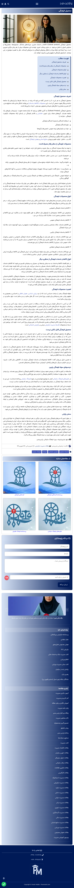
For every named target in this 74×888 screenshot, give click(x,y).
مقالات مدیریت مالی (62, 817)
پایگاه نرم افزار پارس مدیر (61, 713)
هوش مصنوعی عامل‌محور (61, 644)
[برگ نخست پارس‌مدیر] (66, 4)
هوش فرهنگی (33, 139)
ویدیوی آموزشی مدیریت (61, 837)
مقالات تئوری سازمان (62, 753)
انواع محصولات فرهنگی (59, 70)
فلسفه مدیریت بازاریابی (52, 325)
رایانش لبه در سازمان (62, 669)
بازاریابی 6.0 (65, 649)
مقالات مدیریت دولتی (62, 797)
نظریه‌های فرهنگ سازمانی (61, 379)
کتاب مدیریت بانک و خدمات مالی (58, 654)
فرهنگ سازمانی (26, 379)
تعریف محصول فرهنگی (59, 62)
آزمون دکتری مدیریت (62, 693)
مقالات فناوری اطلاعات (62, 768)
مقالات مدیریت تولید (62, 788)
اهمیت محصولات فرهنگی (58, 77)
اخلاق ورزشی (65, 659)
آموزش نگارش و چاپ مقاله (60, 703)
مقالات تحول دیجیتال (62, 758)
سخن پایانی (62, 89)
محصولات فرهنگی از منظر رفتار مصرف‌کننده (52, 66)
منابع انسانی (43, 139)
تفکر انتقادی (65, 639)
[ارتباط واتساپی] (4, 884)
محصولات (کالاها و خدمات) (36, 103)
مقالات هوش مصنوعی (62, 832)
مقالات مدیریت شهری (62, 807)
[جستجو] (8, 4)
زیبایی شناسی (32, 293)
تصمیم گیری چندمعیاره (61, 723)
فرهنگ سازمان (37, 452)
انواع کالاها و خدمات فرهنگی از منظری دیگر (53, 73)
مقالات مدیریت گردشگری (61, 812)
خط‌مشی (40, 113)
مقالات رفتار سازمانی (62, 763)
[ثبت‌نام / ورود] (5, 4)
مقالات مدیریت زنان (62, 802)
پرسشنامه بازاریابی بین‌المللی (60, 634)
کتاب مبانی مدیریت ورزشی (60, 664)
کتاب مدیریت (64, 743)
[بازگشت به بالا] (4, 878)
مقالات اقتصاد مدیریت (62, 748)
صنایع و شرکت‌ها (63, 738)
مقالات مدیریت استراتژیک (60, 778)
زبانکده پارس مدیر (63, 733)
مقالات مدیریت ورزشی (62, 827)
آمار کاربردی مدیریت (62, 698)
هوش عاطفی (23, 293)
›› (6, 609)
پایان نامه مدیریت (63, 708)
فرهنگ (45, 452)
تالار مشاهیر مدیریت (62, 718)
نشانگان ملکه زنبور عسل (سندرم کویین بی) (55, 679)
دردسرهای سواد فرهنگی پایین (57, 85)
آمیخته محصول (64, 452)
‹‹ (67, 609)
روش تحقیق (65, 728)
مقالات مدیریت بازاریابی (42, 446)
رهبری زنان (65, 674)
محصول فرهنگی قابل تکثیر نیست (55, 81)
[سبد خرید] (2, 4)
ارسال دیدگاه (64, 584)
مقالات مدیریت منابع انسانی (60, 822)
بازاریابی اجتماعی (34, 325)
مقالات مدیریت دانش (62, 793)
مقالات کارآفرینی (63, 773)
